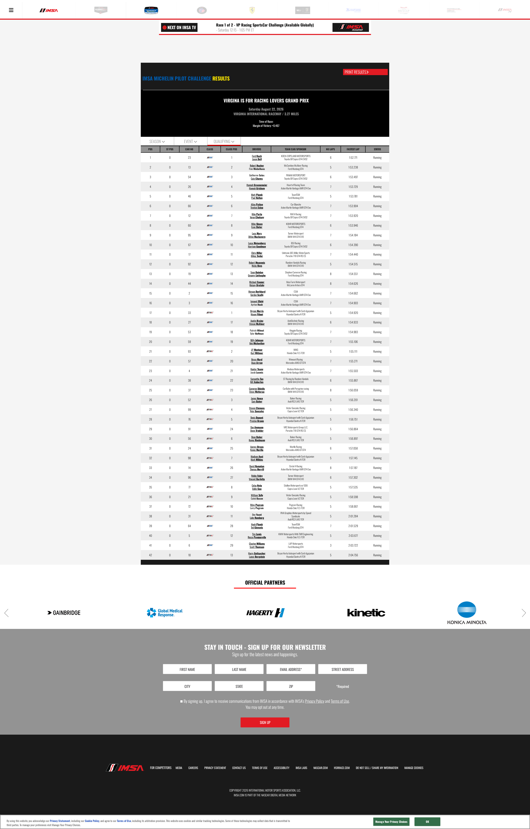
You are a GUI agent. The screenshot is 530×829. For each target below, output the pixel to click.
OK (427, 821)
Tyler (257, 411)
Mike (257, 223)
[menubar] (11, 10)
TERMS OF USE (259, 767)
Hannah (257, 184)
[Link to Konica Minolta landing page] (467, 612)
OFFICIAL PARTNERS (265, 582)
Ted (257, 527)
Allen (257, 204)
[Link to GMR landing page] (164, 612)
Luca (257, 233)
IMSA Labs (301, 767)
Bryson (257, 310)
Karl (257, 352)
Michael (256, 282)
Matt (257, 194)
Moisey (256, 285)
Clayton (257, 543)
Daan (257, 362)
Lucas (257, 243)
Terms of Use (340, 701)
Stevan (257, 323)
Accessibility (281, 767)
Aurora (257, 446)
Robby (257, 475)
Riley (257, 504)
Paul (257, 197)
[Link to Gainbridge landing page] (63, 612)
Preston (257, 420)
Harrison (257, 246)
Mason (257, 314)
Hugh (257, 524)
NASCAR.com (320, 767)
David (256, 466)
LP (257, 349)
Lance (257, 556)
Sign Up (265, 722)
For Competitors (160, 767)
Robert (257, 165)
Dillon (256, 236)
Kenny (257, 440)
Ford (257, 155)
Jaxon (257, 159)
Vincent (257, 479)
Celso (257, 485)
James (257, 398)
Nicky (257, 265)
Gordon (257, 294)
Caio (257, 178)
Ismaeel (257, 301)
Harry (256, 553)
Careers (193, 767)
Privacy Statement (215, 767)
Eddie (256, 488)
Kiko (257, 214)
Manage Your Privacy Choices (391, 821)
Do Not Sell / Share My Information (377, 767)
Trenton (257, 207)
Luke (257, 517)
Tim (256, 534)
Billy (257, 340)
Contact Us (239, 767)
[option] (63, 612)
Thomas (257, 469)
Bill (256, 381)
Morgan (256, 291)
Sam (257, 401)
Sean (257, 272)
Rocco (257, 537)
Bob (256, 343)
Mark (257, 459)
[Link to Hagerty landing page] (265, 612)
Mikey (257, 255)
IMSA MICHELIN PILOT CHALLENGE (186, 78)
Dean (257, 437)
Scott (257, 546)
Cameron (257, 388)
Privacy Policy (314, 701)
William (257, 495)
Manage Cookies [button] (413, 767)
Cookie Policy (92, 821)
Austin (257, 320)
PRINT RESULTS (355, 72)
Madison (257, 456)
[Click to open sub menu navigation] (11, 10)
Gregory (257, 275)
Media (179, 767)
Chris (256, 252)
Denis (257, 417)
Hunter (257, 369)
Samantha (257, 378)
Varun (257, 217)
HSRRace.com (342, 767)
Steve (256, 391)
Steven (257, 408)
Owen (257, 430)
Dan (257, 427)
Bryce (256, 359)
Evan (256, 226)
